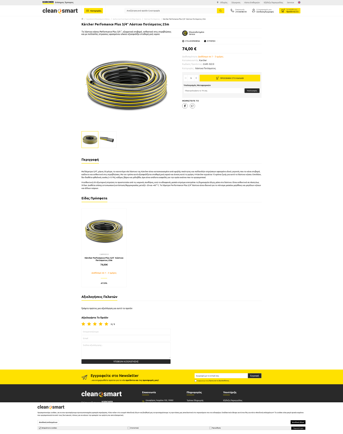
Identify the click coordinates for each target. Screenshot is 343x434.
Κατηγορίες (95, 11)
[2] (89, 324)
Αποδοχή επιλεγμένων (48, 422)
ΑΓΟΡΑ (104, 283)
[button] (166, 84)
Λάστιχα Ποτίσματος (152, 19)
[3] (95, 324)
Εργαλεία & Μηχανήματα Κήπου (98, 19)
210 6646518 (241, 12)
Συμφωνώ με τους (213, 380)
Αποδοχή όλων (298, 422)
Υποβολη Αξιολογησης (126, 361)
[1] (83, 324)
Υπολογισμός (252, 91)
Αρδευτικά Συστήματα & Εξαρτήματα (127, 19)
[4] (100, 324)
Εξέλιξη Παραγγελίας (232, 400)
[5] (106, 324)
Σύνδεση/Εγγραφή (265, 12)
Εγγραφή (254, 376)
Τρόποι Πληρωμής (195, 400)
